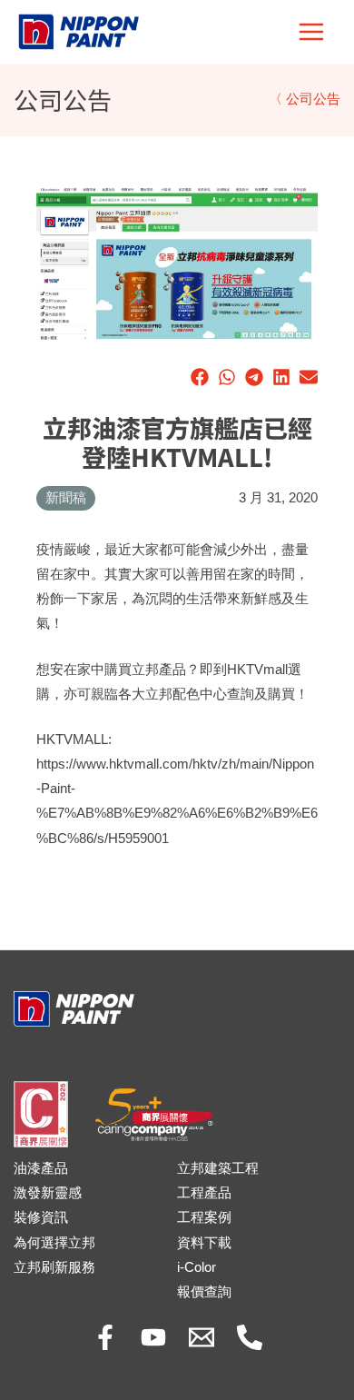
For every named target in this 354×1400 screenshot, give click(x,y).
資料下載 (204, 1243)
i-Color (196, 1267)
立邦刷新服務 (54, 1267)
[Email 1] (201, 1337)
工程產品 (204, 1193)
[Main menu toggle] (311, 31)
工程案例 (204, 1217)
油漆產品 (41, 1168)
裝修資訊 (41, 1217)
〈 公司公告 (304, 99)
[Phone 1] (249, 1337)
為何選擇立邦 (54, 1243)
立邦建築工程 (218, 1168)
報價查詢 (204, 1292)
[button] (200, 377)
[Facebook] (105, 1337)
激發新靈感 (48, 1193)
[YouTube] (153, 1337)
